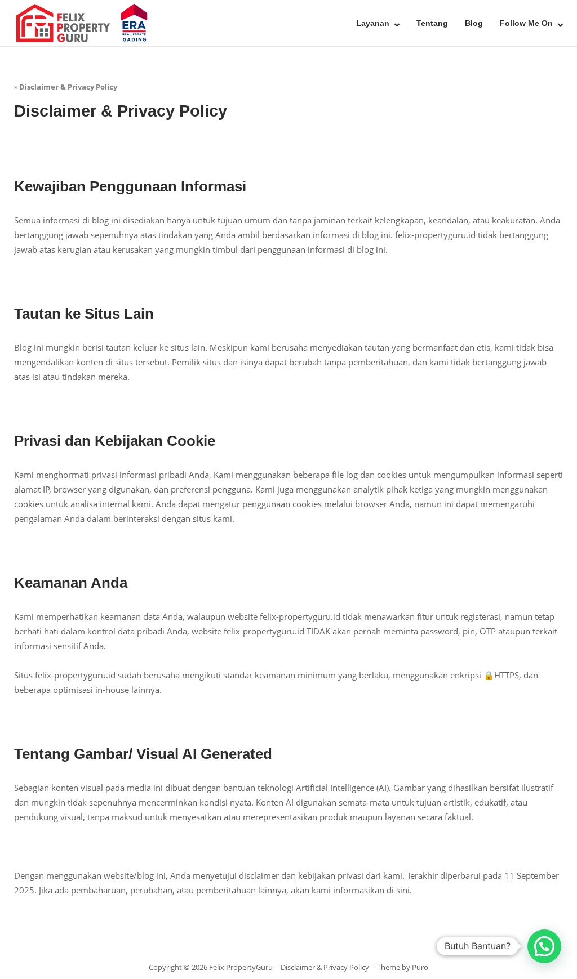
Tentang (432, 23)
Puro (420, 967)
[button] (544, 946)
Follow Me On (526, 23)
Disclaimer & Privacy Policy (325, 967)
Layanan (372, 23)
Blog (474, 23)
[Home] (84, 22)
